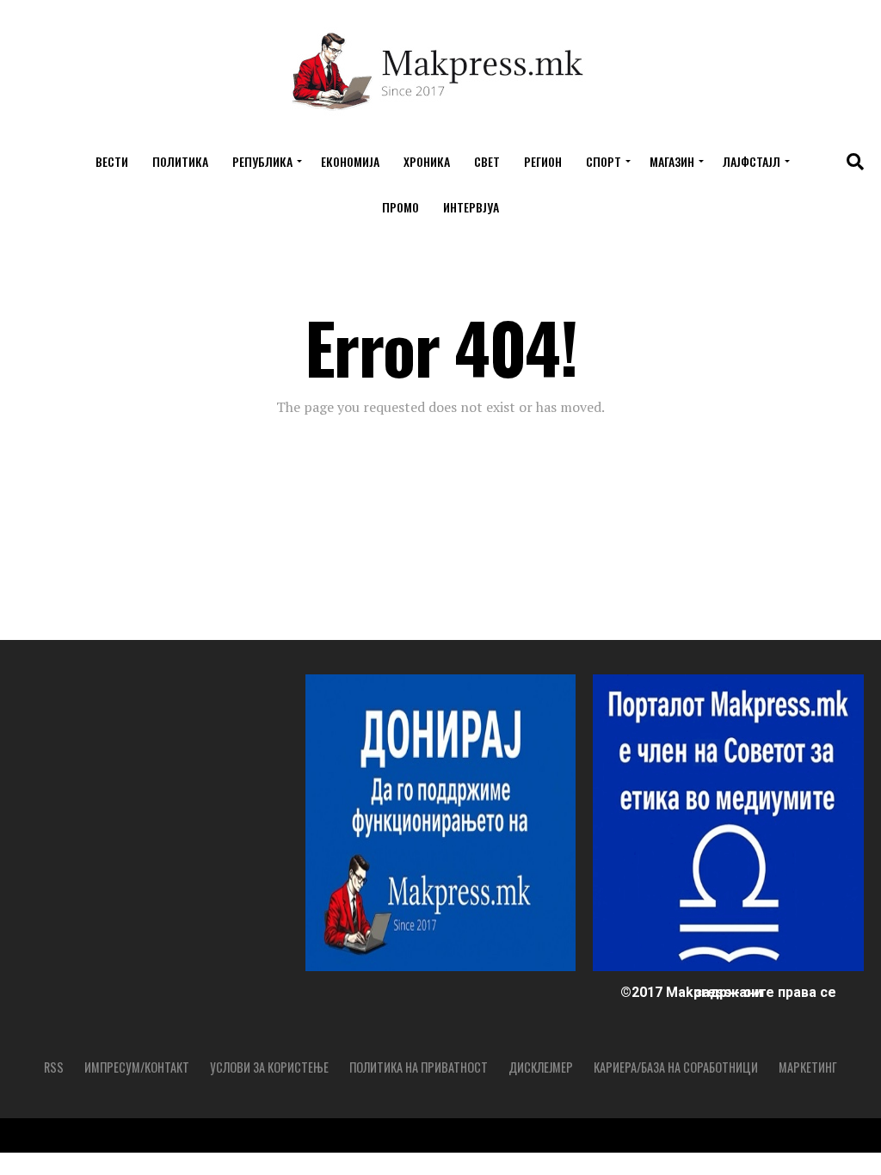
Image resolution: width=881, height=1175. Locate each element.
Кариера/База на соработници (676, 1067)
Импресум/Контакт (136, 1067)
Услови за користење (269, 1067)
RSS (54, 1067)
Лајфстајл (751, 161)
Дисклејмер (540, 1067)
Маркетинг (808, 1067)
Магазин (672, 161)
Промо (400, 207)
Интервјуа (471, 207)
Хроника (427, 161)
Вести (111, 161)
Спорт (603, 161)
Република (262, 161)
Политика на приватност (418, 1067)
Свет (487, 161)
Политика (180, 161)
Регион (543, 161)
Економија (350, 161)
